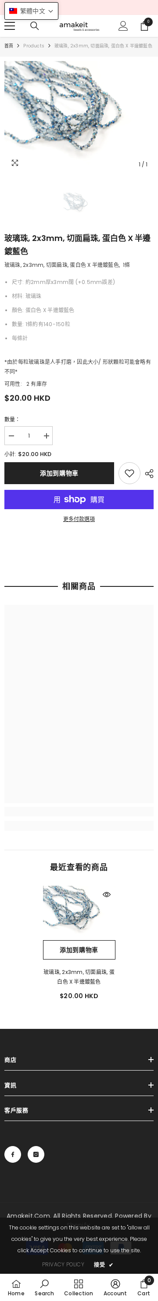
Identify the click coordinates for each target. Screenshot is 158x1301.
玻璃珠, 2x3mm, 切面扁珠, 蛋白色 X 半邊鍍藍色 (79, 976)
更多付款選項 (79, 519)
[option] (79, 117)
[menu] (9, 26)
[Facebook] (12, 1154)
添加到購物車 (59, 473)
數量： (12, 419)
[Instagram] (36, 1154)
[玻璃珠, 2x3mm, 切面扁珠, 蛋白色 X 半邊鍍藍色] (79, 913)
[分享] (147, 473)
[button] (31, 11)
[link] (129, 473)
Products (33, 46)
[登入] (123, 26)
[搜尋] (34, 26)
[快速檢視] (106, 894)
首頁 (8, 46)
